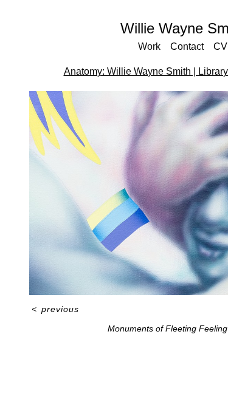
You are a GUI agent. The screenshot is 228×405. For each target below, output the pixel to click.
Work (149, 46)
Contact (187, 46)
